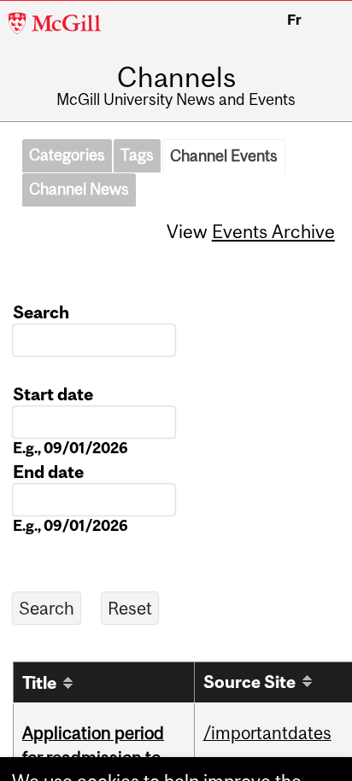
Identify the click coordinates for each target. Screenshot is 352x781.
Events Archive (273, 231)
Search (41, 312)
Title (39, 682)
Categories (67, 155)
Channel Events (224, 156)
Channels (176, 77)
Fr (294, 19)
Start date (53, 394)
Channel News (79, 189)
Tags (137, 155)
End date (48, 471)
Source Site (249, 681)
